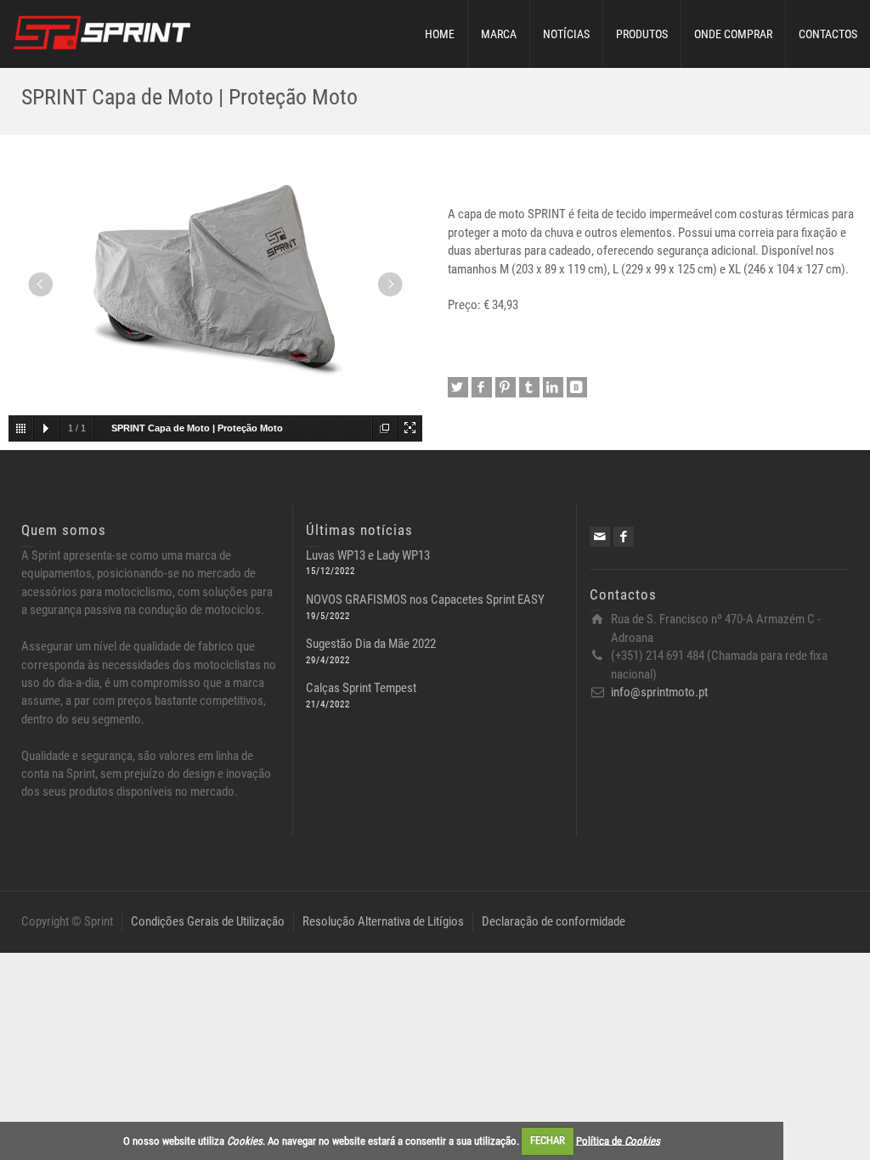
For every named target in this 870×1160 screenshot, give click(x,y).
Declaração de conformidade (553, 921)
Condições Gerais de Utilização (208, 921)
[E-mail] (600, 537)
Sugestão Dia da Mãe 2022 (371, 643)
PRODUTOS (642, 34)
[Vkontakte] (577, 387)
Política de (618, 1140)
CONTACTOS (828, 34)
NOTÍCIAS (566, 34)
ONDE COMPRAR (733, 34)
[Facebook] (482, 387)
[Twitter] (458, 387)
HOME (440, 34)
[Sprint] (102, 30)
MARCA (499, 34)
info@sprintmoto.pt (659, 692)
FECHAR (547, 1140)
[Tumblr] (529, 387)
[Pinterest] (505, 387)
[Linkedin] (553, 387)
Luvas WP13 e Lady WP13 (368, 555)
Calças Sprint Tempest (361, 687)
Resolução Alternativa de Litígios (383, 921)
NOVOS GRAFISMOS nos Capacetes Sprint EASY (425, 599)
